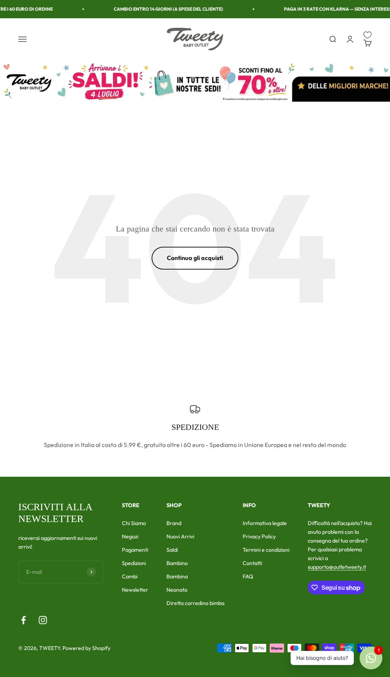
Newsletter (135, 589)
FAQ (248, 576)
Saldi (172, 549)
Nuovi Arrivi (180, 536)
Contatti (252, 563)
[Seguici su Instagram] (43, 620)
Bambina (177, 576)
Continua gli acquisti (195, 258)
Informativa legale (265, 523)
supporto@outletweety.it (337, 567)
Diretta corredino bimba (195, 603)
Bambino (177, 563)
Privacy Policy (259, 536)
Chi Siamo (134, 523)
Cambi (129, 576)
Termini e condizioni (266, 549)
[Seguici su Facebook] (23, 620)
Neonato (176, 589)
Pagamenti (135, 549)
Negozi (130, 536)
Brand (173, 523)
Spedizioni (134, 563)
